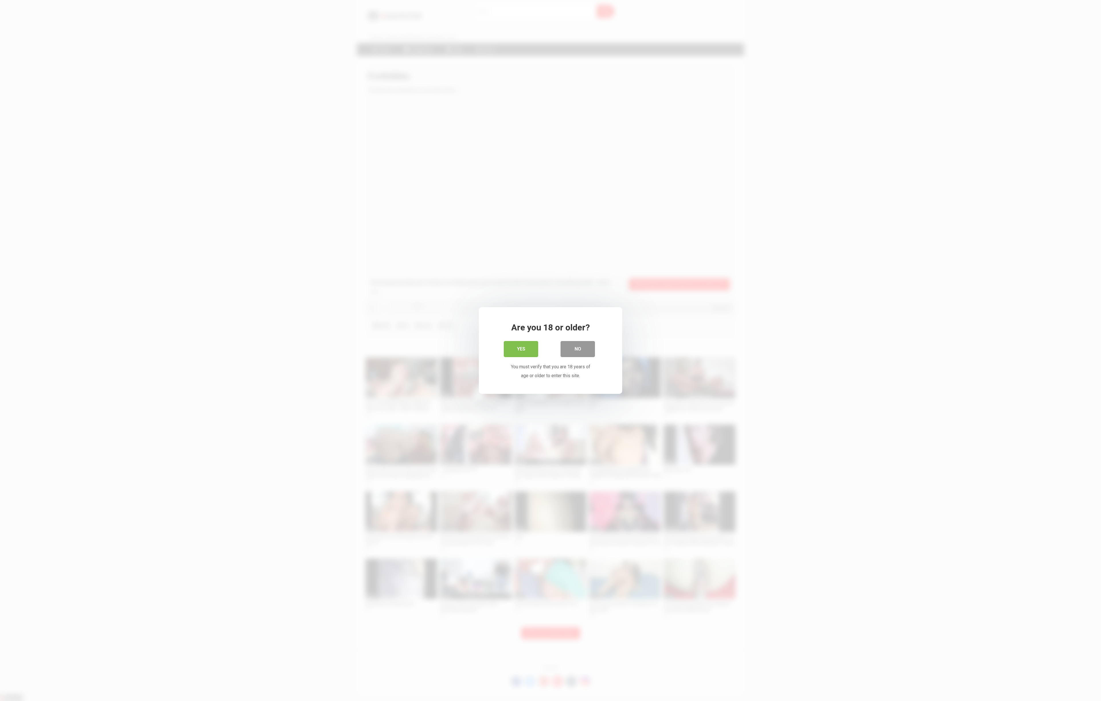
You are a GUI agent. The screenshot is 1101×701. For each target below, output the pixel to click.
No (578, 349)
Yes (521, 349)
